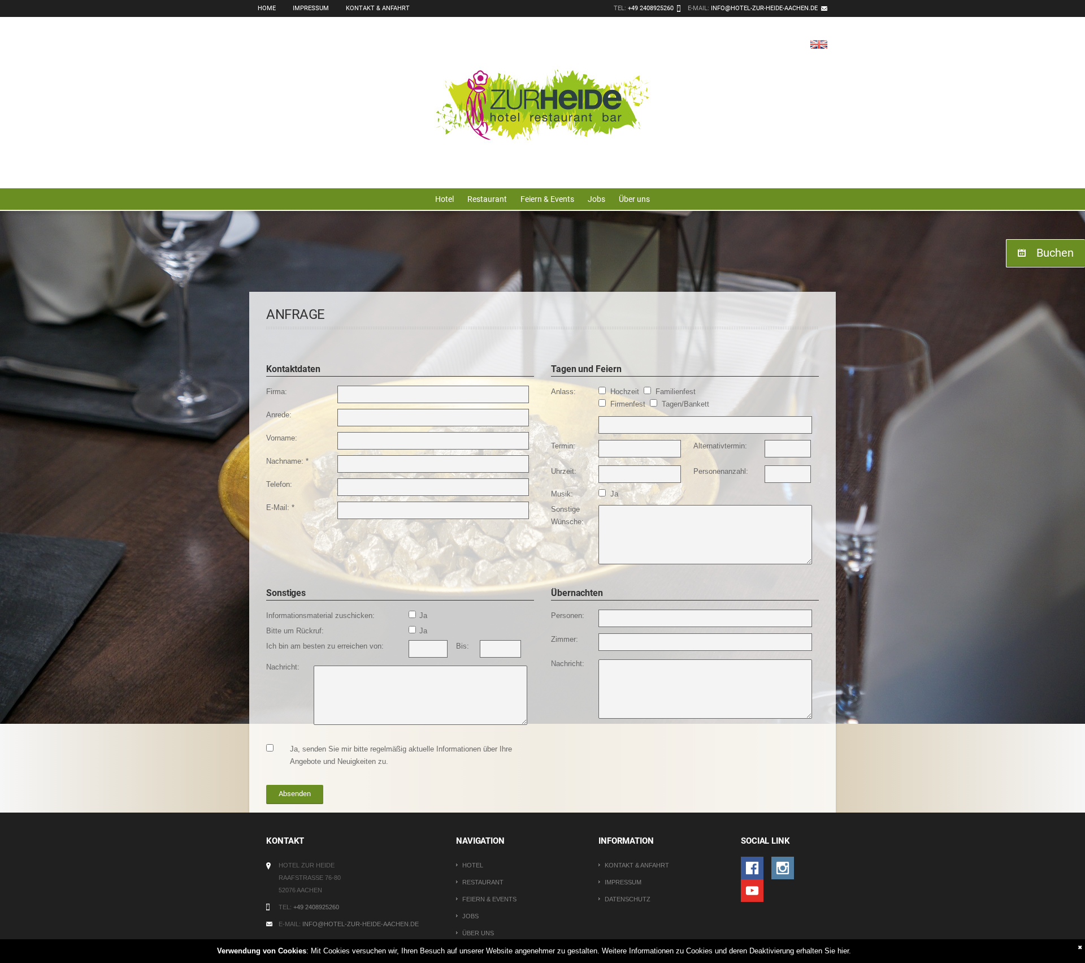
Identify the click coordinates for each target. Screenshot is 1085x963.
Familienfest (676, 391)
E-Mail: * (280, 507)
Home (267, 8)
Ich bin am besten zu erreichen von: (325, 646)
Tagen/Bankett (685, 404)
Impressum (311, 8)
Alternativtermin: (720, 446)
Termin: (563, 446)
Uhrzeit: (563, 471)
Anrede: (279, 415)
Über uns (634, 199)
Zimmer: (564, 639)
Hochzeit (625, 391)
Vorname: (281, 438)
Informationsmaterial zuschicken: (320, 615)
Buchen (1055, 253)
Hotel (444, 199)
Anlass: (563, 391)
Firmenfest (629, 404)
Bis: (462, 646)
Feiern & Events (547, 199)
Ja (614, 494)
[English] (818, 44)
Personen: (567, 615)
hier (843, 951)
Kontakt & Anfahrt (378, 8)
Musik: (562, 494)
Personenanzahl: (720, 471)
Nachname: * (287, 461)
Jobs (596, 199)
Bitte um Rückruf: (295, 631)
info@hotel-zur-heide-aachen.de (764, 8)
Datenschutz (627, 899)
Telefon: (279, 484)
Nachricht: (283, 667)
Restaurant (487, 199)
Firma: (276, 391)
